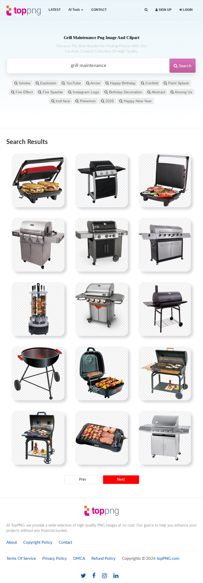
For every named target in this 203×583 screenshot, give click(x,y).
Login (187, 10)
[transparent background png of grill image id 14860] (165, 309)
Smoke (24, 83)
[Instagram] (104, 576)
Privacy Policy (54, 559)
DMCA (79, 559)
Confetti (151, 83)
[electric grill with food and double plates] (38, 180)
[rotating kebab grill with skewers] (38, 309)
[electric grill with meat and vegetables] (101, 438)
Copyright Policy (37, 543)
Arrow (95, 83)
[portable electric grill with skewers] (101, 373)
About (11, 543)
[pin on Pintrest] (57, 160)
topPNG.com (168, 559)
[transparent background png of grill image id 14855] (165, 373)
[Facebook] (94, 576)
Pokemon (87, 101)
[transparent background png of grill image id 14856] (38, 438)
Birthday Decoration (125, 92)
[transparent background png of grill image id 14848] (165, 245)
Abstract (158, 92)
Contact (99, 10)
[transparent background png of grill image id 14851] (101, 309)
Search (184, 66)
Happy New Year (137, 101)
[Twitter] (83, 576)
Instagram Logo (85, 92)
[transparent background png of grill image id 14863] (165, 180)
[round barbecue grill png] (38, 373)
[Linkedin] (115, 576)
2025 (109, 101)
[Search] (146, 10)
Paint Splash (178, 83)
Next (121, 479)
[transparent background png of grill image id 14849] (101, 180)
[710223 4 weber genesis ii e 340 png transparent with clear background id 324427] (101, 245)
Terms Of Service (21, 559)
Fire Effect (24, 92)
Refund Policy (103, 559)
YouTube (73, 83)
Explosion (47, 83)
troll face (62, 101)
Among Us (183, 92)
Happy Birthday (122, 83)
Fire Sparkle (52, 92)
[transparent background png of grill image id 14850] (165, 438)
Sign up (165, 10)
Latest (55, 10)
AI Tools (74, 9)
